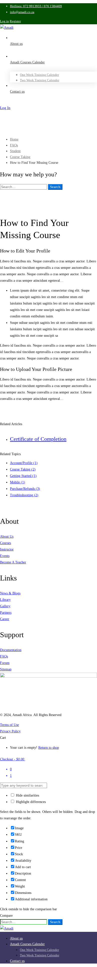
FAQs (14, 145)
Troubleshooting (24, 495)
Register (15, 21)
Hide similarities (27, 795)
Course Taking (20, 157)
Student (15, 151)
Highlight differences (30, 802)
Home (14, 139)
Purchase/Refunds (25, 489)
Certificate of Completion (38, 439)
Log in (4, 21)
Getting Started (23, 476)
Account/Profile (24, 463)
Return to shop (48, 747)
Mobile (17, 482)
